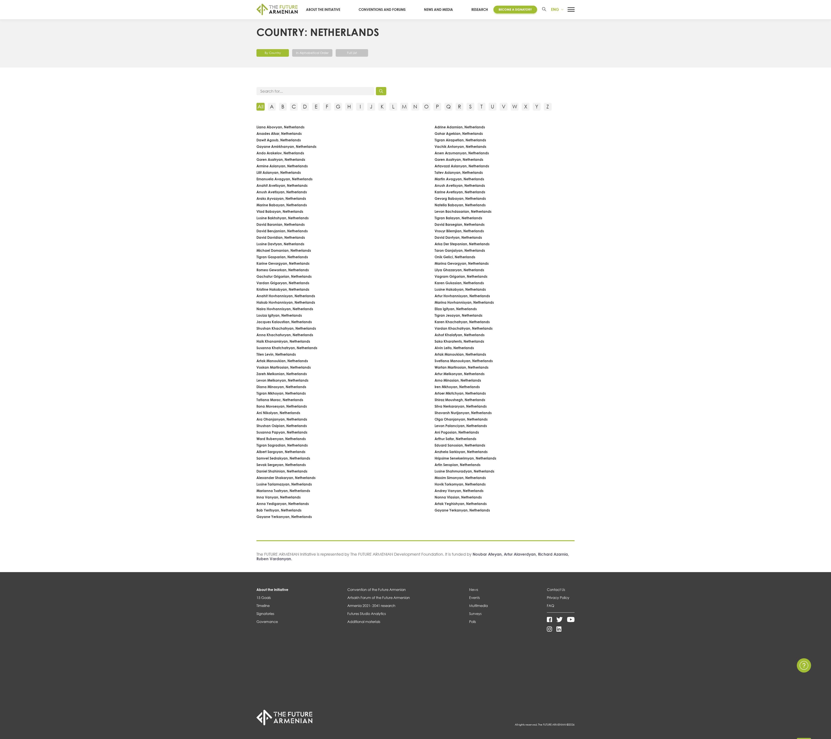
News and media (438, 9)
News (473, 589)
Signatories (265, 614)
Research (479, 9)
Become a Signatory (515, 9)
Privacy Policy (558, 597)
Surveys (475, 614)
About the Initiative (323, 9)
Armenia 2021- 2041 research (371, 605)
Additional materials (363, 622)
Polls (472, 622)
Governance (267, 622)
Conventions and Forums (382, 9)
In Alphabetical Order (312, 53)
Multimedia (478, 605)
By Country (273, 53)
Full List (352, 53)
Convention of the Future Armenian (376, 589)
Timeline (263, 605)
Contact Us (556, 589)
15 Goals (263, 597)
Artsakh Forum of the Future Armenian (378, 597)
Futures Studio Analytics (366, 614)
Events (474, 597)
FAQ (550, 605)
